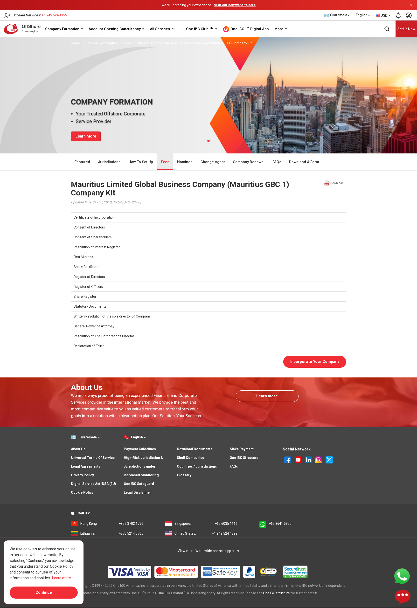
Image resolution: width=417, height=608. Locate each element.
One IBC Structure (244, 458)
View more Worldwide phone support (207, 551)
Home (75, 43)
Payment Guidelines (140, 449)
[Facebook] (288, 459)
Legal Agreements (85, 466)
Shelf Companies (190, 458)
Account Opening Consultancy (115, 29)
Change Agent (213, 162)
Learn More (86, 136)
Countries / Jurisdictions (197, 466)
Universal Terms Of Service (93, 458)
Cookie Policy (82, 492)
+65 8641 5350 (280, 523)
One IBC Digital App (249, 28)
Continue (43, 592)
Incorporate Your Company (314, 361)
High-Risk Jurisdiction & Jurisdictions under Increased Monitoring (143, 466)
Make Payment (242, 449)
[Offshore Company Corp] (24, 29)
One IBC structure (276, 593)
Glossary (184, 475)
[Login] (408, 15)
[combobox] (383, 15)
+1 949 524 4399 (54, 15)
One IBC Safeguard (139, 484)
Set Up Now (406, 29)
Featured (82, 162)
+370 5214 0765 (111, 533)
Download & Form (304, 162)
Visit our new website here (235, 5)
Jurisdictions (109, 162)
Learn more (267, 396)
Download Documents (194, 449)
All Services (160, 29)
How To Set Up (140, 162)
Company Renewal (248, 162)
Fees (128, 43)
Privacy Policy (82, 475)
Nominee (185, 162)
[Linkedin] (309, 459)
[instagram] (319, 459)
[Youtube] (298, 459)
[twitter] (329, 459)
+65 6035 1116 (205, 523)
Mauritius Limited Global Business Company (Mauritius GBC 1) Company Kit (195, 43)
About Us (78, 449)
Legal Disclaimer (137, 492)
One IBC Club (199, 29)
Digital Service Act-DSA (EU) (93, 484)
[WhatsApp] (402, 576)
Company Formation (62, 29)
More (279, 29)
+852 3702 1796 (111, 523)
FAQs (276, 162)
